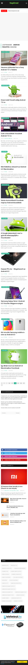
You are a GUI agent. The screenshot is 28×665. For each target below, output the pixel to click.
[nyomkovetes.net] (13, 628)
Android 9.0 (5, 565)
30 (21, 383)
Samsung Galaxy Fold (8, 595)
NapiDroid (14, 3)
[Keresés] (26, 3)
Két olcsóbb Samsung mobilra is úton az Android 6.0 (12, 333)
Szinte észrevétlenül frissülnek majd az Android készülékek (12, 201)
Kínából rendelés (16, 574)
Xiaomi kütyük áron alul (13, 10)
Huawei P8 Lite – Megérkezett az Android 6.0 (13, 270)
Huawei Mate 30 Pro (16, 571)
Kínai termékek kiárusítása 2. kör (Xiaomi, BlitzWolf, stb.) (18, 521)
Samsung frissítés (16, 583)
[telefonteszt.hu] (12, 620)
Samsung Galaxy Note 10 (8, 589)
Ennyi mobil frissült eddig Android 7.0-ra (13, 101)
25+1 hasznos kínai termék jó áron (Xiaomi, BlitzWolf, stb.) (15, 507)
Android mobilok (5, 85)
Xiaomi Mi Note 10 (16, 598)
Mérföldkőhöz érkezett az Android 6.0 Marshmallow (13, 168)
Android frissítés (6, 568)
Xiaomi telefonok (6, 601)
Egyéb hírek (4, 151)
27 (12, 383)
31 (23, 383)
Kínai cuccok (5, 574)
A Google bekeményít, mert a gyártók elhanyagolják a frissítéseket (11, 235)
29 (18, 383)
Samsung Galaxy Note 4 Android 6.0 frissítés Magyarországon (13, 302)
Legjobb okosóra (17, 577)
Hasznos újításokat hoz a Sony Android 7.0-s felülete (12, 68)
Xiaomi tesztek (18, 601)
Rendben (22, 661)
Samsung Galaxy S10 (20, 592)
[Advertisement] (14, 27)
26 (9, 383)
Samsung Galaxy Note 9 (8, 586)
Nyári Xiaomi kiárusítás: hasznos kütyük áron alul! (18, 499)
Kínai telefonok (6, 577)
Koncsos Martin (8, 138)
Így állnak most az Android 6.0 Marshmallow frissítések (12, 367)
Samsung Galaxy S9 (7, 592)
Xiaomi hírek (5, 598)
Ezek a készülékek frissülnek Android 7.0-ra (11, 135)
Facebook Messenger (19, 568)
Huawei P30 (5, 571)
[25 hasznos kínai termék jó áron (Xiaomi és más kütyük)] (14, 476)
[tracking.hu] (12, 612)
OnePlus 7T (5, 583)
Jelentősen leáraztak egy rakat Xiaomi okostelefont (17, 514)
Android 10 (14, 565)
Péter (5, 72)
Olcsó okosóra (14, 580)
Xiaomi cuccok (20, 595)
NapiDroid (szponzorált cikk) (11, 490)
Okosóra (4, 580)
